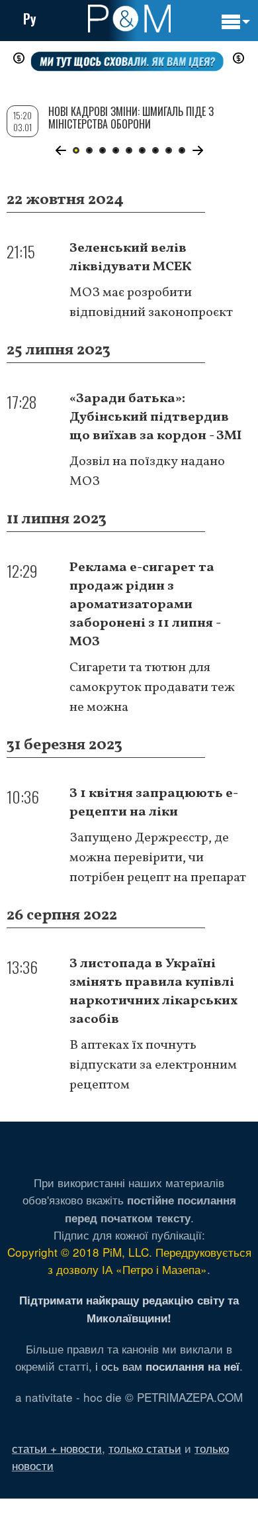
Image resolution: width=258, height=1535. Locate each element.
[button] (60, 150)
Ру (29, 18)
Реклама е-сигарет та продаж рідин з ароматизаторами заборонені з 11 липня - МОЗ (144, 604)
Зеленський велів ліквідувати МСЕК (130, 257)
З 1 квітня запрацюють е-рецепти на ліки (153, 802)
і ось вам (167, 1365)
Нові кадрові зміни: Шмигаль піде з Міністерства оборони (131, 117)
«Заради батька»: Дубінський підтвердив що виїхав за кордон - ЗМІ (155, 417)
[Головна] (129, 18)
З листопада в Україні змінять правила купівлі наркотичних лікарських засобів (153, 992)
